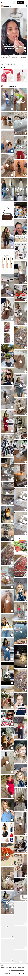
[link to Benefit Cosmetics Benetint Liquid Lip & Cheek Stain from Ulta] (20, 75)
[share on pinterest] (8, 64)
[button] (26, 2)
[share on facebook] (6, 64)
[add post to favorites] (25, 51)
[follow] (26, 6)
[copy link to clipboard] (14, 64)
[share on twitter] (11, 64)
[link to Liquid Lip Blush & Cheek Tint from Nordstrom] (7, 75)
